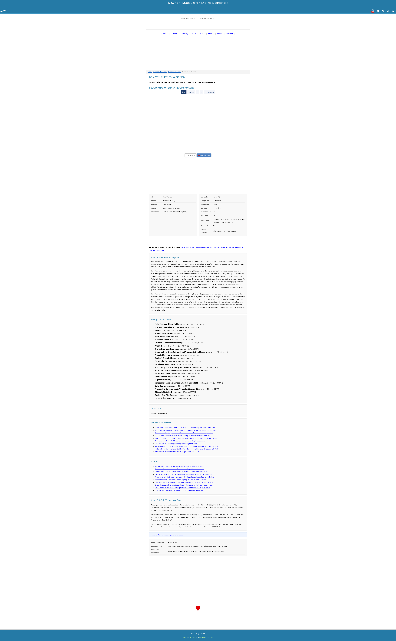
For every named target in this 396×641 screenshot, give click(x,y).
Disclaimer (194, 637)
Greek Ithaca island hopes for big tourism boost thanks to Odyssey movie (182, 488)
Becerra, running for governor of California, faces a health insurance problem (184, 433)
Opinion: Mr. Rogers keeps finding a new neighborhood (176, 443)
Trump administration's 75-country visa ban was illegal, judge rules (180, 441)
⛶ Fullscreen (209, 92)
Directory (184, 33)
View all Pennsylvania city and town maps (167, 535)
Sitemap (210, 637)
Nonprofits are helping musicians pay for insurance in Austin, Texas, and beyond (185, 430)
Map (183, 92)
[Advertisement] (198, 53)
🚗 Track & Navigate (204, 155)
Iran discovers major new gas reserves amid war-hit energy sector (180, 466)
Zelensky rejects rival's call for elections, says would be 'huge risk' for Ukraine (184, 482)
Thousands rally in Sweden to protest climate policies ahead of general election (184, 477)
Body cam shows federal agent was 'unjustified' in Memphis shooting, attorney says (186, 438)
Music (202, 33)
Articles (174, 33)
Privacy (202, 637)
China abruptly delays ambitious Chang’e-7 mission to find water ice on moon (184, 485)
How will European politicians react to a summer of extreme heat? (179, 490)
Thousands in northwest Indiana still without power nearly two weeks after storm (185, 427)
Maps (194, 33)
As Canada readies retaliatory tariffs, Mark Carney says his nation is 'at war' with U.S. (186, 449)
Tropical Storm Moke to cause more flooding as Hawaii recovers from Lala (182, 435)
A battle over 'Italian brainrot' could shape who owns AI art (177, 452)
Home (165, 33)
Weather (229, 33)
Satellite (191, 92)
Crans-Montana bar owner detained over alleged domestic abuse (179, 469)
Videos (220, 33)
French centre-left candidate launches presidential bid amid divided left (181, 472)
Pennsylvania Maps (174, 72)
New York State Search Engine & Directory (198, 3)
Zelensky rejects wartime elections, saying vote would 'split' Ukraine (180, 480)
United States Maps (160, 72)
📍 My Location (190, 155)
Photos (211, 33)
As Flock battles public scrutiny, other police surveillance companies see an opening (186, 446)
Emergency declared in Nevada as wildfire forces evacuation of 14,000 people (183, 474)
